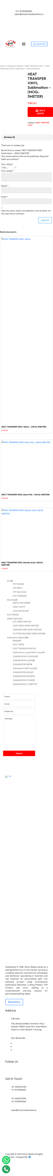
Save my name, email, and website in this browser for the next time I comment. (26, 212)
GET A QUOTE (41, 112)
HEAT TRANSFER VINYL (34, 66)
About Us (20, 1142)
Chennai (16, 1043)
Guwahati (17, 1046)
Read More (14, 1002)
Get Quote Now (39, 44)
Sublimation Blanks (15, 66)
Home (2, 66)
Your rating (7, 164)
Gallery (11, 1145)
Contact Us (22, 1145)
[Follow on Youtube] (34, 18)
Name (4, 186)
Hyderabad (18, 1050)
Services (31, 1142)
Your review (7, 171)
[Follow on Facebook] (24, 18)
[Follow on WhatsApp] (19, 18)
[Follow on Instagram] (29, 18)
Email (4, 196)
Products (42, 1142)
